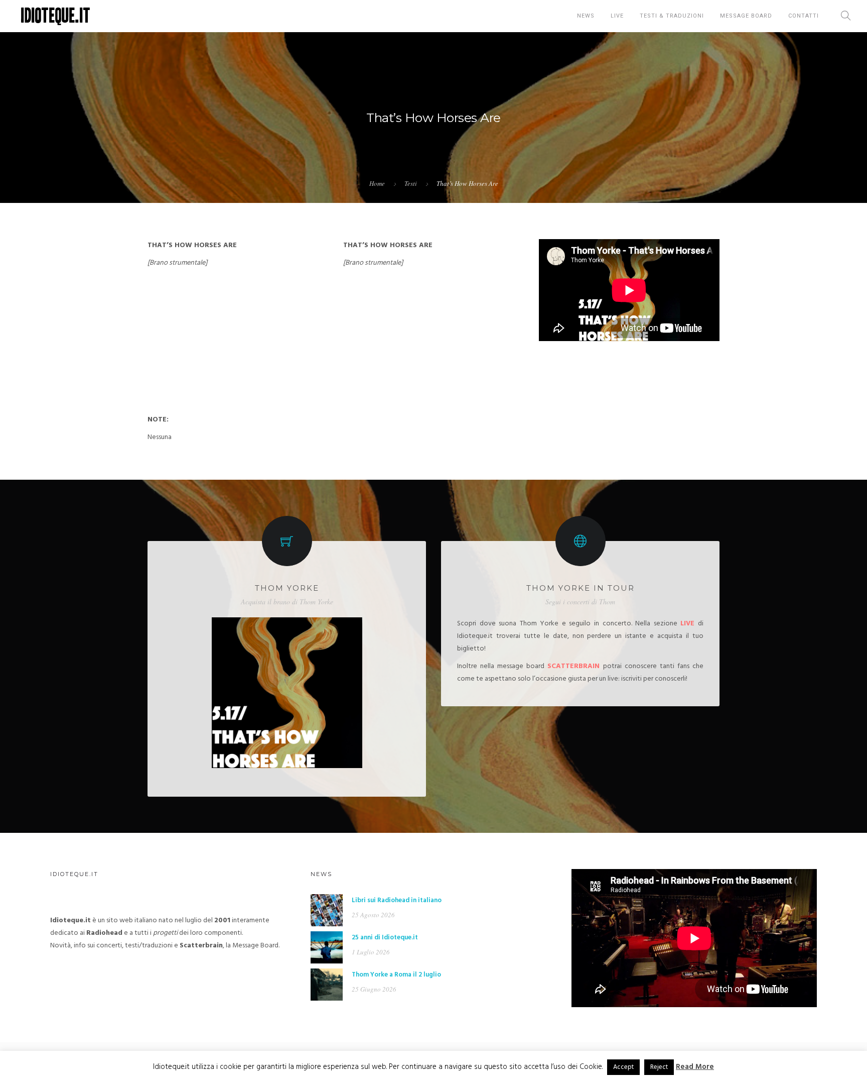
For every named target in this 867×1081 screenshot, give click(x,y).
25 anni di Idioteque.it (385, 937)
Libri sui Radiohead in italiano (397, 900)
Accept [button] (623, 1067)
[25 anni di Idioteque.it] (327, 947)
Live (617, 16)
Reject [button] (659, 1067)
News (586, 16)
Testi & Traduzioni (672, 16)
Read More (695, 1067)
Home (377, 183)
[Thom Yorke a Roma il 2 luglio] (327, 984)
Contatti (803, 16)
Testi (410, 183)
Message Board (746, 16)
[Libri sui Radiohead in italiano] (327, 910)
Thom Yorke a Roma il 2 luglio (396, 974)
